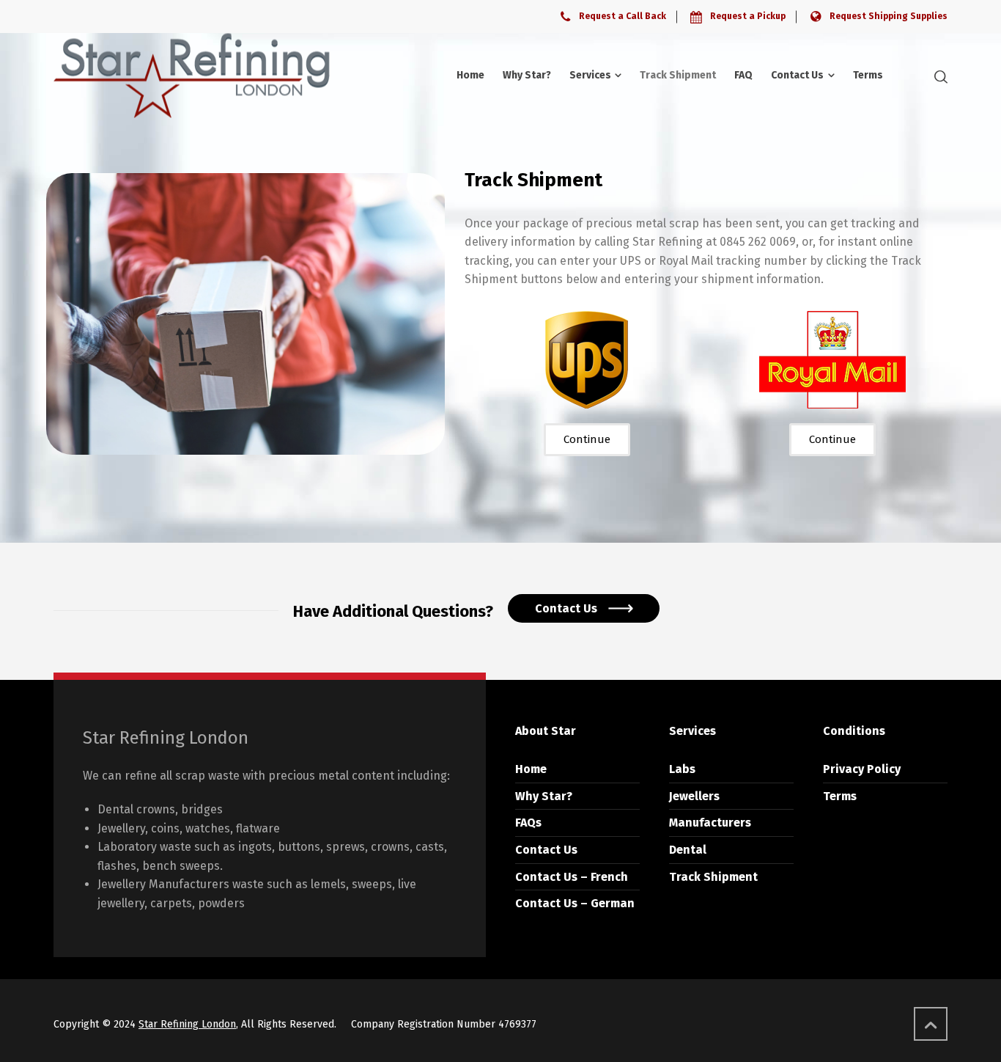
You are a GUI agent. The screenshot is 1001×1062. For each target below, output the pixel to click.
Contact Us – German (575, 903)
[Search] (938, 76)
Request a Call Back (622, 16)
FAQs (528, 823)
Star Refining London (187, 1024)
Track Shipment (713, 877)
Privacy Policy (862, 769)
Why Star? (543, 796)
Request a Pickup (748, 16)
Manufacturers (710, 823)
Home (531, 769)
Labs (682, 769)
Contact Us (546, 850)
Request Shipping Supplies (889, 16)
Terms (840, 796)
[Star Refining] (191, 75)
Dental (687, 850)
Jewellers (694, 796)
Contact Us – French (571, 877)
